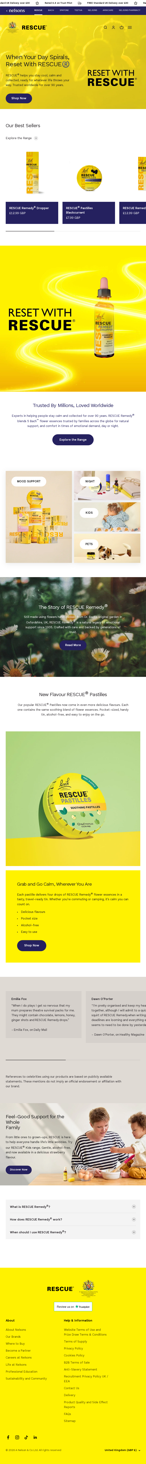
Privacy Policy (73, 1348)
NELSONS (92, 10)
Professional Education (21, 1371)
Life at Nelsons (16, 1364)
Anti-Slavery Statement (80, 1369)
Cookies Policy (74, 1355)
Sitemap (70, 1421)
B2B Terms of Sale (77, 1362)
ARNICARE (108, 10)
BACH (51, 10)
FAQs (67, 1414)
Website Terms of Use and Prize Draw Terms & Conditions (85, 1332)
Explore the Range (73, 439)
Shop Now (18, 98)
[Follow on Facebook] (8, 1437)
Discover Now (18, 1169)
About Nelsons (16, 1329)
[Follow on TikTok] (26, 1437)
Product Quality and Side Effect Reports (86, 1405)
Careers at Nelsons (19, 1357)
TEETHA (78, 10)
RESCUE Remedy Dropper (29, 208)
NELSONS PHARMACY (129, 10)
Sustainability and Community (26, 1378)
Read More (73, 645)
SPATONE (64, 10)
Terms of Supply (75, 1341)
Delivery (69, 1395)
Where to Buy (15, 1343)
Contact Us (71, 1388)
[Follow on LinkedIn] (35, 1437)
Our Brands (13, 1336)
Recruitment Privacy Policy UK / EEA (86, 1379)
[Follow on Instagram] (17, 1437)
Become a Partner (18, 1350)
